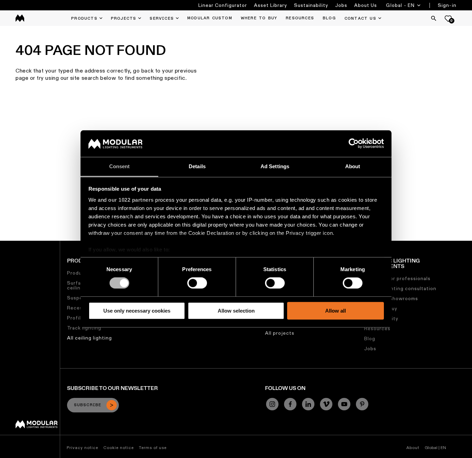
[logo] (20, 18)
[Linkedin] (308, 404)
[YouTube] (344, 404)
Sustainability (311, 5)
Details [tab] (197, 166)
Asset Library (270, 5)
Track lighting (84, 328)
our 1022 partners (131, 200)
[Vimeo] (326, 404)
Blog (369, 338)
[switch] (197, 282)
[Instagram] (272, 404)
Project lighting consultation (400, 288)
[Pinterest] (362, 404)
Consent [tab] (119, 166)
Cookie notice (118, 447)
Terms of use (153, 447)
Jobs (341, 5)
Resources (377, 328)
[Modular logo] (36, 426)
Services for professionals (397, 278)
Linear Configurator (222, 5)
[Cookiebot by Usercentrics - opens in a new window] (353, 144)
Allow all (335, 311)
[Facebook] (290, 404)
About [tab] (352, 166)
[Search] (433, 18)
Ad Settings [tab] (275, 166)
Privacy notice (82, 447)
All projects (279, 333)
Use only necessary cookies (136, 311)
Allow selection (236, 311)
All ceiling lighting (89, 338)
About (412, 447)
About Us (365, 5)
